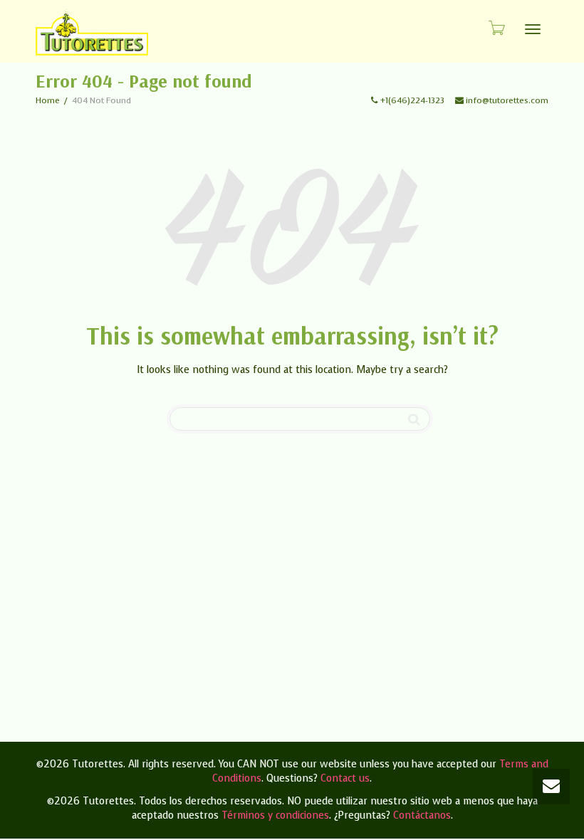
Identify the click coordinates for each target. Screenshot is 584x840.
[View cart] (496, 27)
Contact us (345, 778)
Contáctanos (422, 815)
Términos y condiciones (275, 815)
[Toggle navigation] (532, 29)
